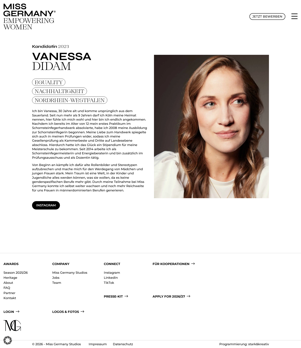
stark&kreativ (258, 344)
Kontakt (9, 298)
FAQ (6, 288)
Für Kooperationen (171, 264)
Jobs (55, 278)
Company (60, 264)
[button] (7, 340)
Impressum (98, 344)
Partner (9, 293)
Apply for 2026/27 (169, 296)
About (8, 283)
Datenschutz (123, 344)
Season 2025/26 (15, 273)
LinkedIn (111, 278)
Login (8, 312)
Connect (112, 264)
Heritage (10, 278)
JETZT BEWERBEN (267, 16)
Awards (10, 264)
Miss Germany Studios (69, 273)
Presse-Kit (113, 296)
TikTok (109, 283)
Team (56, 283)
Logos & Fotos (65, 312)
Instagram (46, 205)
